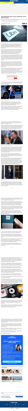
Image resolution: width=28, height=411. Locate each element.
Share (24, 23)
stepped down (6, 304)
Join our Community (6, 2)
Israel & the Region (5, 392)
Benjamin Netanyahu (16, 392)
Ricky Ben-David (3, 23)
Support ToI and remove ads (21, 2)
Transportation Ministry (11, 392)
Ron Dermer (2, 393)
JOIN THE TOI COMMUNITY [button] (19, 396)
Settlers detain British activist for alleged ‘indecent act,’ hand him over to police (16, 373)
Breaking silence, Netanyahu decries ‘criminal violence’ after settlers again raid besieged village (6, 381)
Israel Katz (20, 392)
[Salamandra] (17, 408)
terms (14, 79)
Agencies (9, 23)
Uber (8, 392)
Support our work (12, 361)
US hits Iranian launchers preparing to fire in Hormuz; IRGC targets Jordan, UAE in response (17, 381)
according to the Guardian (8, 61)
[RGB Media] (13, 408)
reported (16, 184)
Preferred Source (15, 21)
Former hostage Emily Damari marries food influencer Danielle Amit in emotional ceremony (7, 374)
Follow (6, 23)
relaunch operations (14, 266)
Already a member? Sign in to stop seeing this (12, 363)
